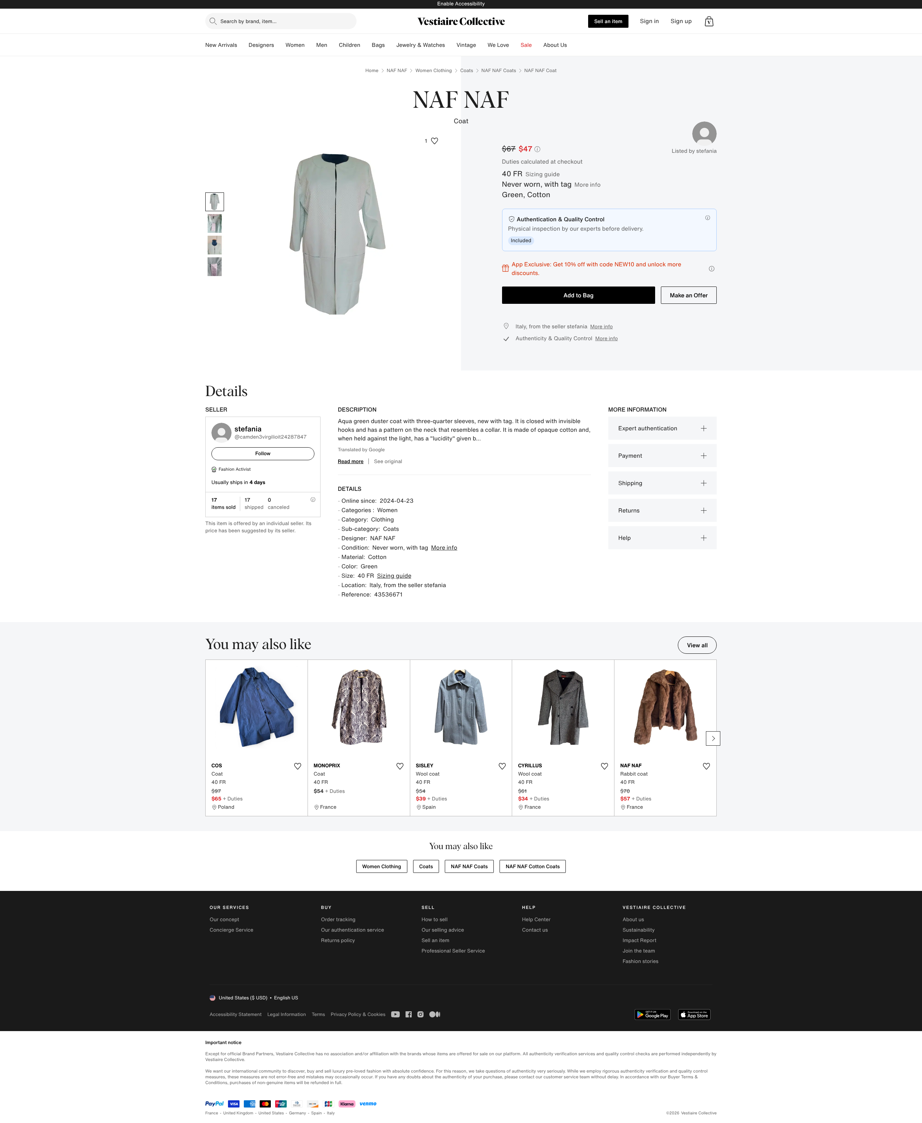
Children (350, 45)
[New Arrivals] (243, 45)
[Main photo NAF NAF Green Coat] (214, 201)
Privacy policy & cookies (358, 1014)
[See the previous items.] (209, 738)
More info (587, 184)
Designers (261, 45)
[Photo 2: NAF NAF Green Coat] (214, 223)
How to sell (434, 919)
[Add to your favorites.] (298, 766)
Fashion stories (640, 961)
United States (271, 1113)
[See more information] (712, 269)
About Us (555, 45)
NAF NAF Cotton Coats (533, 866)
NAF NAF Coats (499, 70)
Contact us (535, 930)
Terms (318, 1014)
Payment (630, 455)
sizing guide (542, 174)
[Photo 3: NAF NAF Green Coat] (214, 245)
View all (697, 645)
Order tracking (338, 919)
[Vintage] (482, 45)
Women (295, 45)
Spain (316, 1113)
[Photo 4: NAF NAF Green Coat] (214, 266)
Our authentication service (352, 930)
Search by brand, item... (248, 21)
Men (321, 45)
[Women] (310, 45)
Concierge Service (231, 930)
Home (372, 70)
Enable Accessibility (461, 4)
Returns (629, 510)
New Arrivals (221, 45)
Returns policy (338, 940)
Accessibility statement (235, 1014)
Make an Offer (689, 295)
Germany (297, 1113)
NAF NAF (397, 70)
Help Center (536, 919)
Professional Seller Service (453, 951)
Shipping (630, 483)
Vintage (466, 45)
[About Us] (573, 45)
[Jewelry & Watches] (450, 45)
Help (624, 537)
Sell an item (608, 21)
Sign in (649, 21)
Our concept (224, 919)
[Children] (366, 45)
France (211, 1113)
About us (633, 919)
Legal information (286, 1014)
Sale (526, 45)
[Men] (333, 45)
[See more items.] (713, 738)
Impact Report (640, 940)
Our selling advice (442, 930)
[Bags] (390, 45)
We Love (498, 45)
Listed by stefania (694, 151)
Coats (466, 70)
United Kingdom (238, 1113)
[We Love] (515, 45)
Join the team (639, 951)
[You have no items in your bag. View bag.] (709, 21)
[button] (709, 21)
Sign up (681, 21)
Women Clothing (433, 70)
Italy (331, 1113)
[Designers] (280, 45)
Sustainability (639, 930)
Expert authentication (647, 428)
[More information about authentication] (707, 217)
